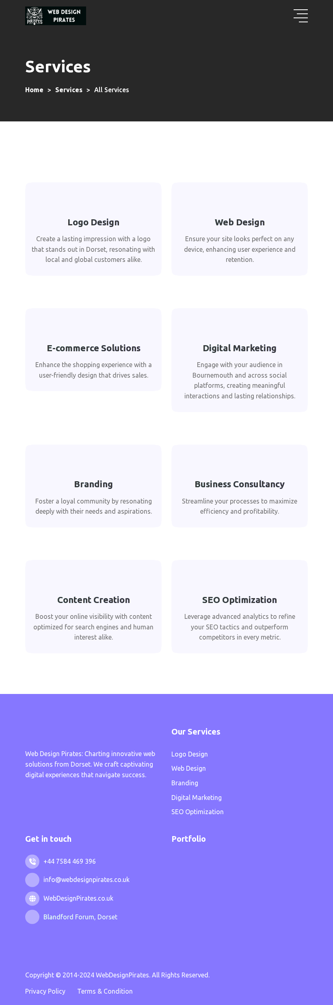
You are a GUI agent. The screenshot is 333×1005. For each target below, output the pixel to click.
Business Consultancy (240, 484)
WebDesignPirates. (124, 975)
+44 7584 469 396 (69, 861)
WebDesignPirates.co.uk (78, 898)
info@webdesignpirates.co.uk (86, 879)
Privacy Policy (45, 991)
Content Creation (93, 599)
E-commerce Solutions (94, 348)
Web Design (240, 222)
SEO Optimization (239, 599)
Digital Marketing (240, 348)
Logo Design (93, 222)
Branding (93, 484)
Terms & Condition (105, 991)
